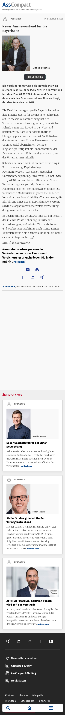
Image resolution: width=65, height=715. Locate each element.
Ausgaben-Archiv (21, 665)
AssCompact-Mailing (23, 673)
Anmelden (9, 286)
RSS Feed (10, 695)
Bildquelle (37, 695)
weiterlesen (27, 466)
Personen (19, 261)
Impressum (10, 701)
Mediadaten (18, 680)
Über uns (23, 695)
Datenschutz (27, 701)
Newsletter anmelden (24, 658)
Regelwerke (44, 701)
